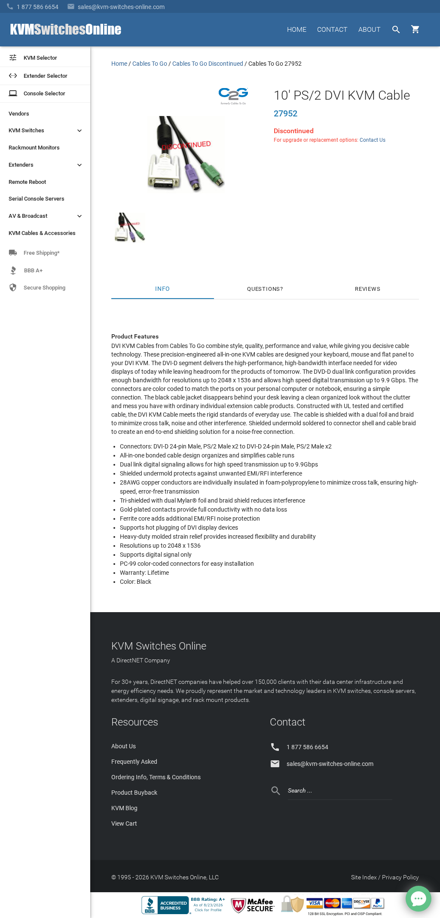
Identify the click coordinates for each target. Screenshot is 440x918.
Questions (263, 289)
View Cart (124, 823)
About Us (123, 746)
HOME (296, 29)
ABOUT (369, 29)
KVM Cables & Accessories (42, 233)
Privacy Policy (400, 877)
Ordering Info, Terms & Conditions (156, 777)
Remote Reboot (27, 182)
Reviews (368, 289)
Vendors (19, 113)
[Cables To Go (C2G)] (233, 102)
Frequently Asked (134, 761)
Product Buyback (134, 792)
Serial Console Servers (36, 198)
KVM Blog (124, 808)
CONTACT (332, 29)
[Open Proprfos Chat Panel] (418, 899)
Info (162, 289)
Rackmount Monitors (34, 147)
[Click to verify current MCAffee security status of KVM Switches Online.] (254, 913)
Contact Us (372, 140)
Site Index (364, 877)
